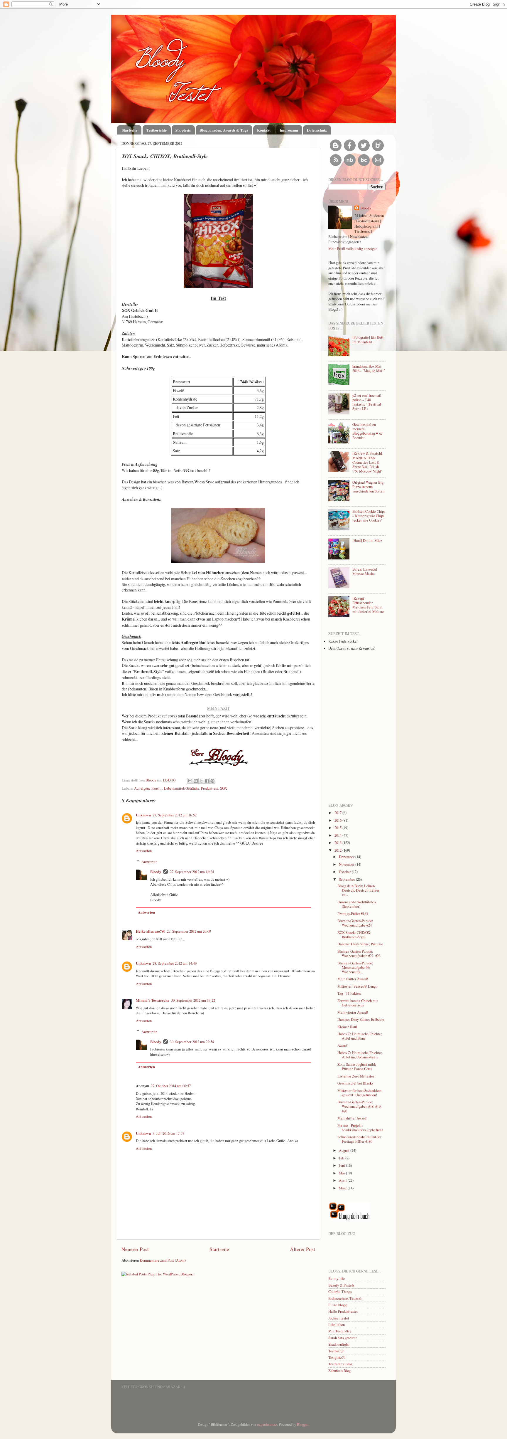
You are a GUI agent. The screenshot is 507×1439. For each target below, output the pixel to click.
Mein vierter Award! (352, 1012)
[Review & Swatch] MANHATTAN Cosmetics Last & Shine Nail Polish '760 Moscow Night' (367, 462)
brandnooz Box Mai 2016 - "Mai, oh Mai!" (368, 368)
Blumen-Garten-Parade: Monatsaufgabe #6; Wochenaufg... (355, 967)
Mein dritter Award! (352, 1118)
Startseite (129, 130)
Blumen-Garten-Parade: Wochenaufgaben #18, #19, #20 (359, 1106)
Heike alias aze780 (150, 931)
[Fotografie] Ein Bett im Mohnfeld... (367, 339)
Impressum (289, 130)
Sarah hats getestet (342, 1337)
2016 (338, 820)
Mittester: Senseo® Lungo (357, 986)
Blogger (302, 1424)
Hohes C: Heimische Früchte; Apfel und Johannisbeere (359, 1055)
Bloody (151, 780)
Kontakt (264, 130)
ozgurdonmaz (267, 1424)
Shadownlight (338, 1344)
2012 (338, 850)
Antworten (144, 850)
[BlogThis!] (196, 781)
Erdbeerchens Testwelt (345, 1298)
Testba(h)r (336, 1351)
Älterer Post (302, 1249)
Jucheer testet (338, 1318)
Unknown (143, 815)
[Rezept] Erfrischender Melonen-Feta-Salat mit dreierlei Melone (368, 605)
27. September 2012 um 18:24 (192, 871)
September (347, 879)
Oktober (345, 871)
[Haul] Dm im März (367, 540)
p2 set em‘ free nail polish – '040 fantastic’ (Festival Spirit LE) (366, 402)
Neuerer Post (135, 1249)
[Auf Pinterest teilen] (212, 781)
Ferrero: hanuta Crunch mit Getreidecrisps (357, 1003)
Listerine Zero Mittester (355, 1076)
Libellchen (336, 1324)
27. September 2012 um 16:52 (175, 815)
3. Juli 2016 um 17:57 (168, 1133)
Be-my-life (336, 1278)
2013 (338, 842)
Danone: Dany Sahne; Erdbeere (360, 1019)
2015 (338, 827)
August (344, 1150)
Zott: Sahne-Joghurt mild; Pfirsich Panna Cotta (356, 1066)
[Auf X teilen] (201, 781)
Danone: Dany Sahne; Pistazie (360, 944)
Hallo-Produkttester (343, 1311)
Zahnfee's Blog (339, 1370)
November (347, 864)
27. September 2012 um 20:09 (189, 931)
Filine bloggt (338, 1304)
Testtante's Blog (340, 1363)
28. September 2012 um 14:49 (175, 963)
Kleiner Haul (347, 1026)
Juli (342, 1158)
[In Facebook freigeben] (207, 781)
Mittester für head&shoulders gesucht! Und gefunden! (359, 1092)
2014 (338, 835)
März (343, 1188)
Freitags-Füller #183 (352, 913)
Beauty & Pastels (341, 1285)
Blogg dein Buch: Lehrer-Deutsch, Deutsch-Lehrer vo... (358, 890)
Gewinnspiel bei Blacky (355, 1083)
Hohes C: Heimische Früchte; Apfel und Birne (359, 1036)
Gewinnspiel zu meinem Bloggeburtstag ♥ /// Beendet (367, 431)
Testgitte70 (336, 1357)
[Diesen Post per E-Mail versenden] (190, 781)
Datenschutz (317, 130)
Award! (342, 1045)
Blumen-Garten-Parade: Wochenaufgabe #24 (355, 923)
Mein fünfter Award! (352, 978)
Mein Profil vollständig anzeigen (352, 248)
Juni (342, 1165)
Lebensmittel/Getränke (181, 788)
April (343, 1180)
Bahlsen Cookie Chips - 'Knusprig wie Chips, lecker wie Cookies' (368, 516)
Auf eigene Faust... (148, 788)
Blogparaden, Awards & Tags (224, 130)
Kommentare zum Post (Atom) (163, 1260)
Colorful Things (340, 1291)
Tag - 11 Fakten (349, 993)
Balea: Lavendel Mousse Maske (364, 571)
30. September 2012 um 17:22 (193, 1000)
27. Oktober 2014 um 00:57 (171, 1085)
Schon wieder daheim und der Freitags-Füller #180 (359, 1139)
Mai (342, 1173)
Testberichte (156, 130)
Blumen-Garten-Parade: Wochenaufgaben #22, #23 (359, 953)
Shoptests (183, 130)
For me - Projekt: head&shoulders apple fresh (360, 1127)
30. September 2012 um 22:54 (192, 1041)
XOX (223, 788)
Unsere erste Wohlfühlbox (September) (356, 904)
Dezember (347, 856)
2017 (338, 812)
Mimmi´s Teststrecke (152, 1000)
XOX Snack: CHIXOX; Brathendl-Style (354, 934)
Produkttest (209, 788)
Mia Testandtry (339, 1331)
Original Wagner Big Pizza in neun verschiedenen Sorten (368, 487)
